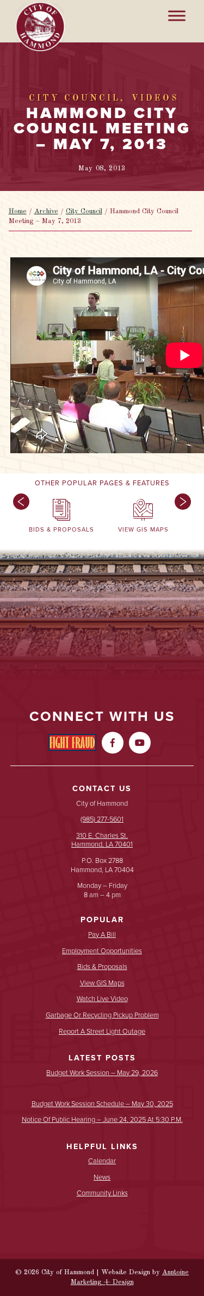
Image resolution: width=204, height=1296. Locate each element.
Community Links (102, 1193)
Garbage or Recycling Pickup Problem (102, 1015)
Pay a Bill (102, 935)
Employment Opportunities (102, 951)
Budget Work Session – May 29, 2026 (102, 1073)
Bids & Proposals (102, 967)
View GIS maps (102, 983)
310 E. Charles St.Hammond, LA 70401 (102, 840)
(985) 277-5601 (102, 819)
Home (18, 211)
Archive (46, 211)
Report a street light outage (102, 1031)
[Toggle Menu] (177, 15)
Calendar (102, 1161)
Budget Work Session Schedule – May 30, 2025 (102, 1104)
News (102, 1177)
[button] (18, 518)
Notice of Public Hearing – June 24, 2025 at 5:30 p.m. (102, 1120)
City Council (84, 211)
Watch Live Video (102, 999)
